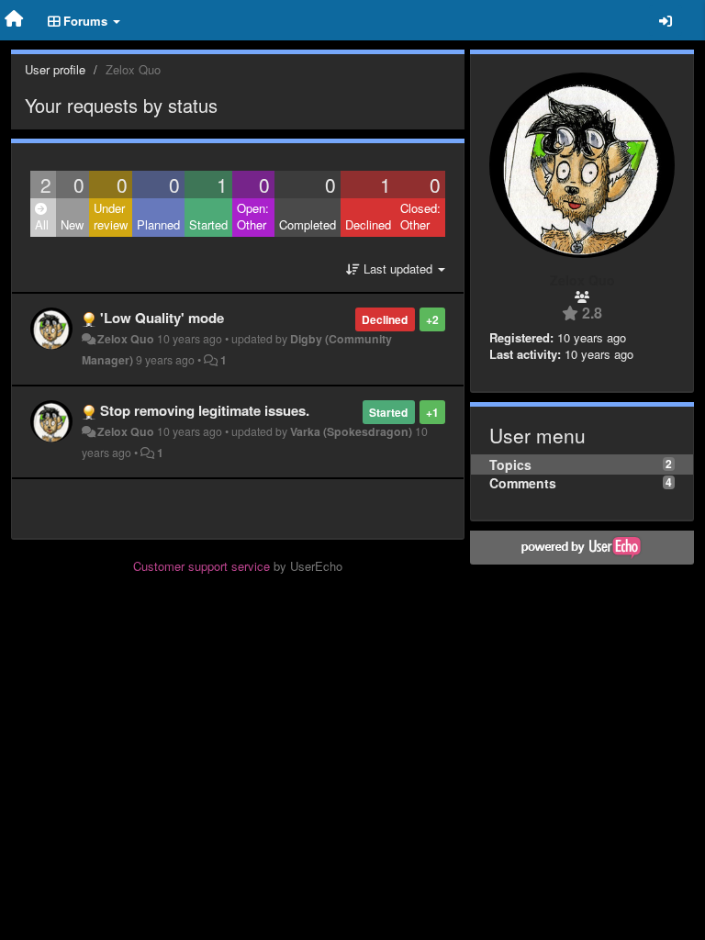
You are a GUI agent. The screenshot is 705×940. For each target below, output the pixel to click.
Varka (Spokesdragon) (351, 431)
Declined (368, 224)
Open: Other (253, 216)
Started (208, 224)
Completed (307, 224)
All (42, 224)
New (72, 224)
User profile (55, 69)
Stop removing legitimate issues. (204, 410)
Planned (158, 224)
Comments (522, 483)
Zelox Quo (125, 338)
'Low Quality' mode (162, 318)
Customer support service (201, 566)
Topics (510, 464)
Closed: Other (420, 216)
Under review (111, 216)
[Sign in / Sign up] (665, 20)
